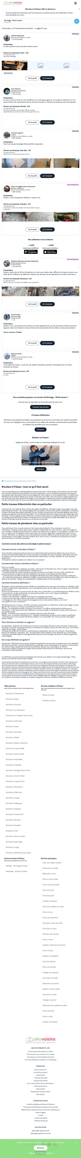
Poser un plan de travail (51, 885)
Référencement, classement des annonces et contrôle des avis (40, 1110)
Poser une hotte (48, 1011)
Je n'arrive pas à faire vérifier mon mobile (40, 1051)
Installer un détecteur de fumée (54, 945)
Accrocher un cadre (50, 994)
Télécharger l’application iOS (40, 1131)
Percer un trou (48, 912)
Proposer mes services (40, 1081)
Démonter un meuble (50, 868)
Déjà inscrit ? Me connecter (41, 1153)
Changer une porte (49, 1000)
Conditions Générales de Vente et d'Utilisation (40, 1104)
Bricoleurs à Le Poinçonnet (15, 710)
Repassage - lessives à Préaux (16, 871)
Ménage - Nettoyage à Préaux (16, 866)
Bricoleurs (23, 481)
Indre (29, 481)
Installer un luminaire (50, 901)
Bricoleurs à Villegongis (14, 803)
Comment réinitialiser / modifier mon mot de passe (40, 1060)
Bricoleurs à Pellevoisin (14, 792)
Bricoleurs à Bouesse (13, 820)
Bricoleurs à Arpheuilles (14, 759)
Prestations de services (12, 481)
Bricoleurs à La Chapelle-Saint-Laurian (19, 715)
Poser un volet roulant (50, 879)
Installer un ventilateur (50, 956)
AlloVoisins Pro (40, 1075)
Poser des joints (48, 895)
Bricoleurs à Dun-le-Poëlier (15, 776)
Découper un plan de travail (52, 923)
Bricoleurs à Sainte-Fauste (15, 754)
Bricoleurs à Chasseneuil (14, 814)
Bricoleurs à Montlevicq (14, 787)
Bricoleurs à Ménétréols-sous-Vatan (18, 853)
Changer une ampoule (50, 972)
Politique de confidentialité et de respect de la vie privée (40, 1107)
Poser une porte (48, 890)
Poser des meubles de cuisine (53, 906)
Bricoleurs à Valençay (13, 809)
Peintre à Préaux (48, 695)
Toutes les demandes (40, 1078)
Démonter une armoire (51, 983)
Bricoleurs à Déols (12, 699)
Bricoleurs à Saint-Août (14, 721)
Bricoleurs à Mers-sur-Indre (15, 836)
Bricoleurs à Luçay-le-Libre (15, 781)
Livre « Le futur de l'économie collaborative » (40, 1083)
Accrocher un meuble (50, 978)
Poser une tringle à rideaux (52, 863)
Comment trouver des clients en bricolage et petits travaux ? (26, 543)
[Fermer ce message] (76, 1143)
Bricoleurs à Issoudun (13, 704)
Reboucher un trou (49, 874)
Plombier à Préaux (49, 700)
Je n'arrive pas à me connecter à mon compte (40, 1054)
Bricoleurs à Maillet (12, 737)
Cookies (40, 1115)
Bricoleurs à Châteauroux (15, 693)
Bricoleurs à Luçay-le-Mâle (15, 748)
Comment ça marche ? (40, 1072)
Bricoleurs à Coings (12, 798)
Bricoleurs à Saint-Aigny (14, 842)
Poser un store (48, 939)
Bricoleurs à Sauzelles (13, 825)
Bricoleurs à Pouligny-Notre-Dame (18, 770)
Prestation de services (41, 1121)
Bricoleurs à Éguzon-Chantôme (17, 743)
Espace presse (40, 1089)
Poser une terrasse (49, 967)
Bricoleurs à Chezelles (13, 765)
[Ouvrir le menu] (75, 3)
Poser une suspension (50, 917)
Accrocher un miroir (50, 928)
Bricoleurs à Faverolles (14, 732)
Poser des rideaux (49, 961)
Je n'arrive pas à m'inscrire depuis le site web (40, 1057)
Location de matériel (40, 1118)
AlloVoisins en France (40, 1086)
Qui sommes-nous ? (40, 1070)
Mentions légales (40, 1112)
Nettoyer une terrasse (51, 934)
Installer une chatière (50, 1022)
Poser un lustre (48, 950)
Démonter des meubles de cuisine (55, 1005)
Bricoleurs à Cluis (12, 831)
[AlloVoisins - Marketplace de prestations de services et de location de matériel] (12, 4)
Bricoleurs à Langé (12, 847)
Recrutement (40, 1094)
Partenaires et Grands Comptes (40, 1092)
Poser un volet (48, 1016)
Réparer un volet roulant (51, 989)
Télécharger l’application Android (40, 1133)
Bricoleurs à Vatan (12, 726)
